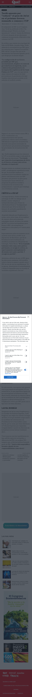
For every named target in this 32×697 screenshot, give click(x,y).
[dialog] (16, 348)
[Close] (28, 317)
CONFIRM (10, 377)
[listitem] (16, 346)
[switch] (25, 350)
